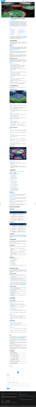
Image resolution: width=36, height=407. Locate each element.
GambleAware (16, 242)
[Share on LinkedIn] (18, 368)
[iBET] (4, 1)
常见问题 (32, 399)
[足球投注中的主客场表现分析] (35, 203)
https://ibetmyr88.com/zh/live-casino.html (21, 270)
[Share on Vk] (22, 368)
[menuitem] (23, 1)
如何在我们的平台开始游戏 (21, 32)
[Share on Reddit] (24, 368)
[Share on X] (12, 368)
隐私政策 (25, 399)
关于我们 (21, 399)
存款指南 (28, 399)
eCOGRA (24, 243)
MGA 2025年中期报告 (18, 346)
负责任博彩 (27, 399)
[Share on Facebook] (10, 368)
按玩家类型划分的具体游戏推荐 (21, 31)
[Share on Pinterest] (16, 368)
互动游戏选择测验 (12, 31)
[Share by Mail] (25, 368)
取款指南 (30, 399)
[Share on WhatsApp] (14, 368)
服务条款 (23, 399)
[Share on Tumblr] (20, 368)
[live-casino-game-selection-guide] (18, 9)
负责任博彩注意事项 (12, 32)
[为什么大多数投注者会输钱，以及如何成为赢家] (0, 203)
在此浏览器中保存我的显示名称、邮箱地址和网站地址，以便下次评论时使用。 (13, 382)
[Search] (34, 1)
